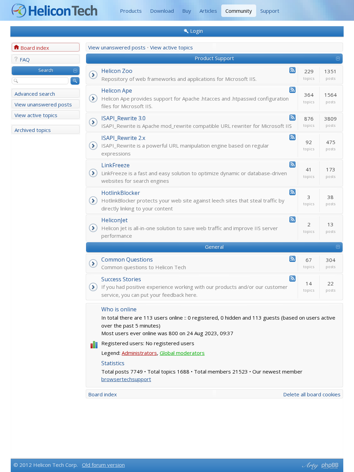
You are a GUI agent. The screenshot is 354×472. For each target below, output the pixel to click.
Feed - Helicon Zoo (292, 70)
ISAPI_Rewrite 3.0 (123, 118)
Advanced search (35, 93)
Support (269, 10)
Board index (34, 47)
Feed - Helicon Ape (292, 90)
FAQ (25, 59)
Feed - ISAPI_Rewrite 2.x (292, 137)
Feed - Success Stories (292, 278)
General (214, 246)
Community (238, 10)
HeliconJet (114, 220)
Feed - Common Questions (292, 259)
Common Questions (127, 259)
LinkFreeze (115, 165)
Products (131, 10)
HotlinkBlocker (120, 193)
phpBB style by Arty (309, 466)
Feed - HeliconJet (292, 219)
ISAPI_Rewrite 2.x (123, 138)
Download (162, 10)
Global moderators (182, 352)
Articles (208, 10)
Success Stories (121, 279)
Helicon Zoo (116, 71)
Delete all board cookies (312, 394)
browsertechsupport (126, 379)
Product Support (214, 58)
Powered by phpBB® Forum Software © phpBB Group (330, 466)
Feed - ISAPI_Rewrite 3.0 (292, 117)
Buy (186, 10)
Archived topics (33, 129)
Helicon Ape (116, 90)
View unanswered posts (43, 104)
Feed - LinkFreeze (292, 164)
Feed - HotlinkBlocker (292, 192)
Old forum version (103, 464)
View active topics (36, 115)
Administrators (139, 352)
